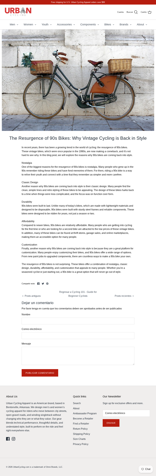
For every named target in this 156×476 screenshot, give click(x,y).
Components (88, 24)
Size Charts (79, 439)
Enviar (111, 423)
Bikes (107, 24)
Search (77, 403)
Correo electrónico (32, 329)
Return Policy (80, 429)
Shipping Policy (81, 434)
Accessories (64, 24)
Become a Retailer (83, 418)
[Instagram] (13, 439)
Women (28, 24)
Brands (124, 24)
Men (12, 24)
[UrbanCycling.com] (18, 12)
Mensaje (26, 343)
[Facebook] (8, 439)
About (140, 24)
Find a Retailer (81, 423)
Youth (45, 24)
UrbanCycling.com (21, 467)
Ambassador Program (85, 413)
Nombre (26, 314)
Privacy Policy (80, 444)
